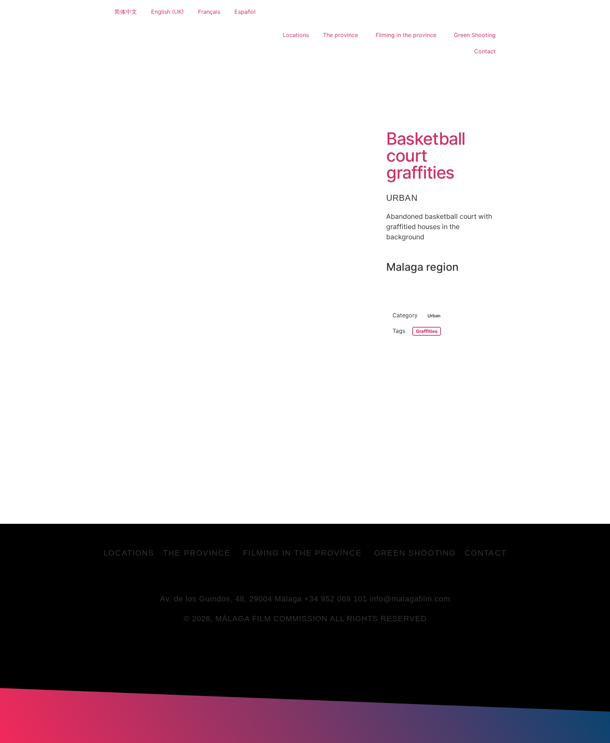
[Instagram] (334, 577)
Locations (296, 34)
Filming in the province (406, 34)
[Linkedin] (315, 577)
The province (340, 34)
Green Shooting (475, 34)
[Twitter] (295, 577)
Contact (485, 51)
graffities (426, 331)
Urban (402, 198)
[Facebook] (276, 577)
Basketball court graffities (425, 155)
